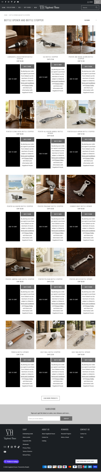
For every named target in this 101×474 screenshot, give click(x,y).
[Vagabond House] (49, 7)
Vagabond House (12, 467)
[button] (12, 7)
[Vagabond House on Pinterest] (11, 2)
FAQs (81, 437)
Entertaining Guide (28, 433)
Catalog (44, 441)
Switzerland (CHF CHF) (85, 461)
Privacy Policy (26, 448)
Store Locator (26, 437)
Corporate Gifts (27, 441)
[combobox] (90, 7)
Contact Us (45, 437)
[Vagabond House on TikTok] (14, 2)
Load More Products (50, 398)
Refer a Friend (65, 437)
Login (91, 2)
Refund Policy (26, 455)
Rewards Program (66, 433)
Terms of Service (27, 451)
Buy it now (27, 66)
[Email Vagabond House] (2, 2)
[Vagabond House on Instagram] (8, 2)
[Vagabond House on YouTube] (18, 2)
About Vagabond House (48, 433)
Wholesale (26, 444)
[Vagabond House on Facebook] (5, 2)
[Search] (96, 7)
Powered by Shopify (23, 467)
